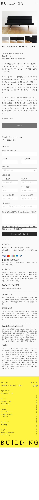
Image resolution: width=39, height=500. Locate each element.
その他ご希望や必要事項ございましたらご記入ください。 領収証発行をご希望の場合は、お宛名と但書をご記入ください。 (19, 212)
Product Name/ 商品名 (9, 150)
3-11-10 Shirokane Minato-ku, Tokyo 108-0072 (7, 414)
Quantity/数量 (25, 158)
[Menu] (36, 3)
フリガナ (24, 179)
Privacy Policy (5, 435)
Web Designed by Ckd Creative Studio (36, 426)
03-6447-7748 (6, 401)
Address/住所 (6, 203)
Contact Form (6, 404)
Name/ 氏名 (6, 179)
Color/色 (4, 158)
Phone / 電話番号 (26, 187)
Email (4, 187)
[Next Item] (35, 22)
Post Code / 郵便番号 (8, 195)
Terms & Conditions (7, 432)
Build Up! (4, 424)
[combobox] (19, 170)
